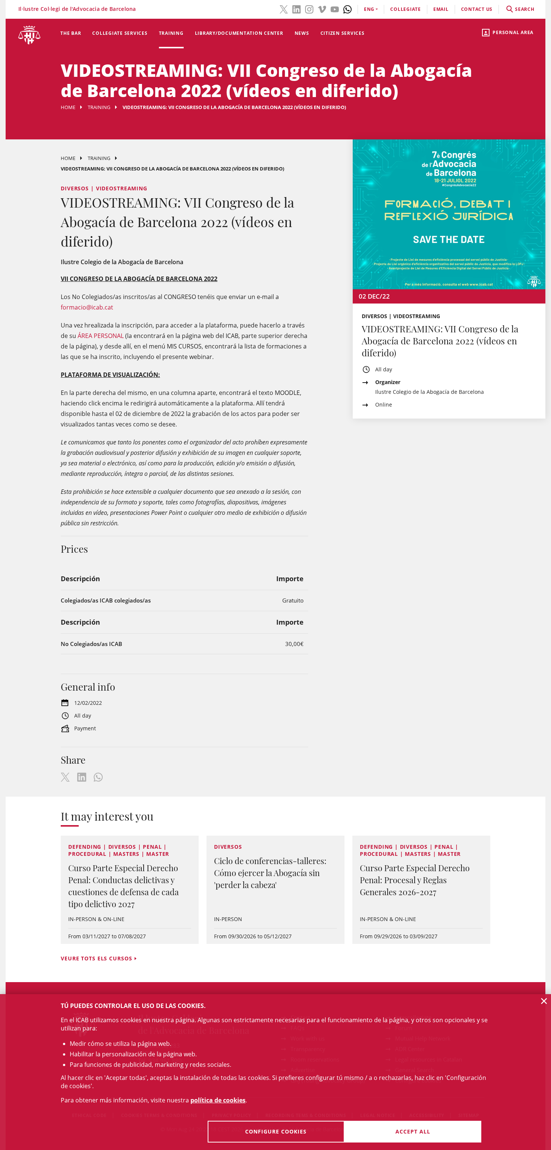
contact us (477, 9)
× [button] (544, 1001)
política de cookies (218, 1100)
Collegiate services (119, 33)
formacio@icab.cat (87, 307)
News (302, 33)
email (441, 9)
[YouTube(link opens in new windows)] (335, 8)
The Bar (70, 33)
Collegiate (405, 9)
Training (171, 33)
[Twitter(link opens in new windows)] (284, 8)
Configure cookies (276, 1131)
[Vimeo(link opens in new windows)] (322, 8)
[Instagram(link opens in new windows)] (309, 8)
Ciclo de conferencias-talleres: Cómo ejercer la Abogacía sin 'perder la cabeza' (270, 872)
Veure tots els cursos (96, 958)
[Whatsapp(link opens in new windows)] (347, 8)
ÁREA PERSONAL (101, 336)
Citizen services (342, 33)
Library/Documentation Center (239, 33)
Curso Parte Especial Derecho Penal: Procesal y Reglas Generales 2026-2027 (415, 879)
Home (68, 107)
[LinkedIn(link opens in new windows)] (296, 8)
